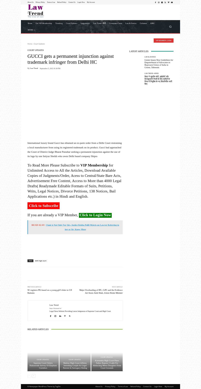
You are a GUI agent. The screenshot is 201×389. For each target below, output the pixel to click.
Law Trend (34, 68)
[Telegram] (162, 2)
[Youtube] (172, 2)
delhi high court (40, 261)
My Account (169, 386)
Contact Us (147, 386)
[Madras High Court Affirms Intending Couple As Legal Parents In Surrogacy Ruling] (75, 352)
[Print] (49, 77)
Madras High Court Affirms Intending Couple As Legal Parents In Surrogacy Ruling (75, 365)
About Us (98, 386)
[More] (62, 77)
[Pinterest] (55, 77)
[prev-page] (29, 376)
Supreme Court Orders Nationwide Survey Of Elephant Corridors (43, 365)
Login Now (158, 386)
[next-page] (33, 376)
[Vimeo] (168, 2)
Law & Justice (150, 57)
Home (29, 44)
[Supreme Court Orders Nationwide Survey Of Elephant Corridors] (43, 352)
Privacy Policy (110, 386)
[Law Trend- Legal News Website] (47, 11)
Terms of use (123, 386)
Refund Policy (135, 386)
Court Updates (39, 44)
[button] (170, 26)
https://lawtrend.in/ (55, 308)
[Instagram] (158, 2)
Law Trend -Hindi (152, 73)
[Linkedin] (60, 315)
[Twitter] (165, 2)
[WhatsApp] (36, 77)
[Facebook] (155, 2)
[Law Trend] (38, 310)
